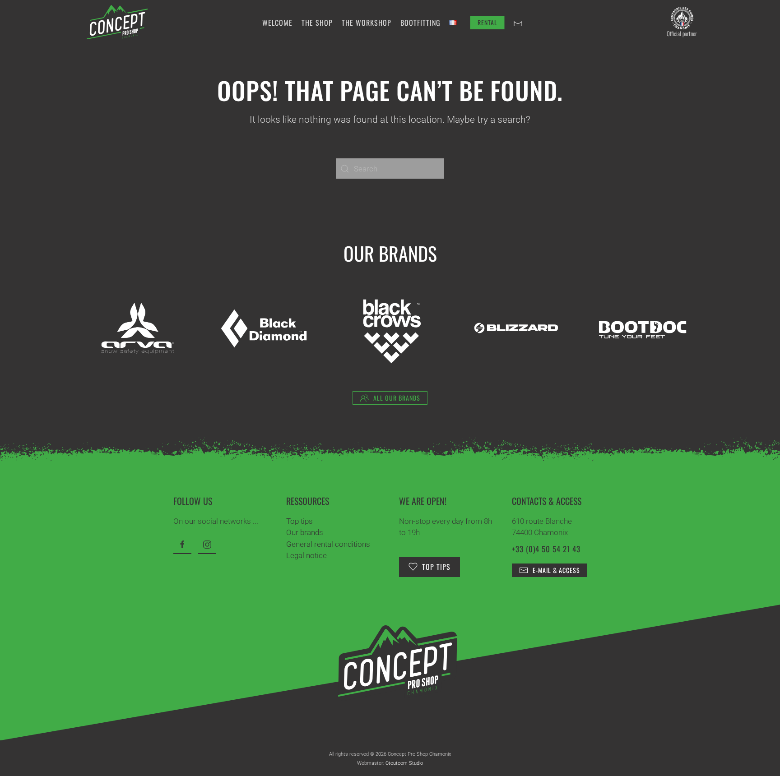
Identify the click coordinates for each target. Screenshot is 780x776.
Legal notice (306, 555)
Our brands (304, 532)
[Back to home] (117, 22)
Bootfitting (420, 22)
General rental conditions (328, 544)
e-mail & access (556, 570)
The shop (317, 22)
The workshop (366, 22)
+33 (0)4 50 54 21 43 (546, 548)
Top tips (299, 521)
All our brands (396, 397)
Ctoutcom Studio (404, 763)
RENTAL (487, 22)
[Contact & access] (518, 22)
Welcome (277, 22)
